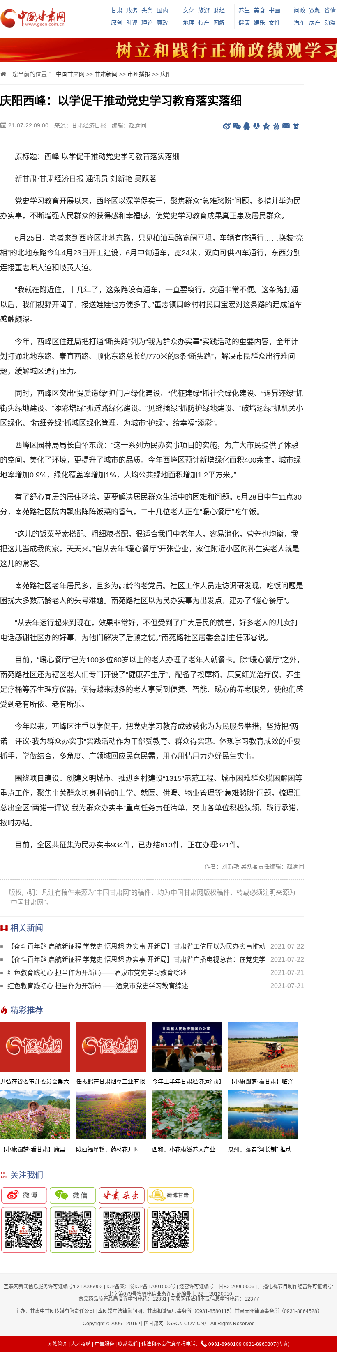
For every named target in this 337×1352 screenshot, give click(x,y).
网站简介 (57, 1344)
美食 (259, 10)
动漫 (330, 22)
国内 (162, 10)
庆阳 (166, 74)
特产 (204, 22)
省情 (330, 10)
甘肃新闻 (106, 74)
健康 (244, 22)
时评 (132, 22)
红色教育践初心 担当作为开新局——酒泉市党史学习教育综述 (97, 972)
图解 (219, 22)
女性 (274, 22)
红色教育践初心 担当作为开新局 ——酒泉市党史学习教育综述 (97, 985)
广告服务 (104, 1344)
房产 (315, 22)
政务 (132, 10)
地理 (188, 22)
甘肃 (116, 10)
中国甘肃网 (70, 74)
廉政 (162, 22)
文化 (188, 10)
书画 (274, 10)
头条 (147, 10)
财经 (219, 10)
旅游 (204, 10)
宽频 (315, 10)
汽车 (299, 22)
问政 (299, 10)
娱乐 (259, 22)
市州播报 (138, 74)
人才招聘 (81, 1344)
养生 (244, 10)
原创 (116, 22)
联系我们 (128, 1344)
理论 (147, 22)
